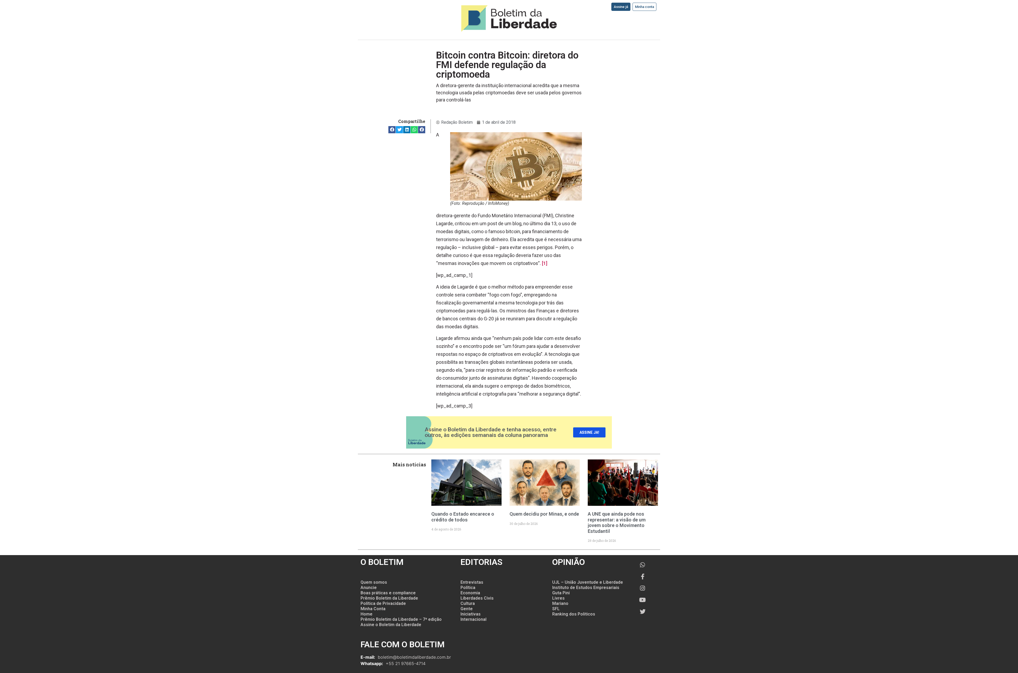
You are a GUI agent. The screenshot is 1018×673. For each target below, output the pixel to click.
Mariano (560, 603)
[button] (392, 129)
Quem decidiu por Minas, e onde (544, 514)
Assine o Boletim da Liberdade (391, 624)
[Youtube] (642, 600)
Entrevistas (471, 582)
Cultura (467, 603)
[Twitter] (642, 611)
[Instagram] (642, 588)
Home (366, 614)
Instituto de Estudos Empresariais (585, 587)
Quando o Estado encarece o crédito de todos (462, 517)
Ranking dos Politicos (573, 614)
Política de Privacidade (383, 603)
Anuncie (369, 587)
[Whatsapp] (642, 565)
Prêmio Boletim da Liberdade (389, 598)
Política (467, 587)
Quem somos (374, 582)
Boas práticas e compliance (388, 592)
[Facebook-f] (642, 576)
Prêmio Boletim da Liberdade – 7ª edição (401, 619)
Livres (558, 598)
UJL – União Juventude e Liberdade (587, 582)
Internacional (473, 619)
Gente (466, 608)
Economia (470, 592)
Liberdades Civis (477, 598)
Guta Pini (561, 592)
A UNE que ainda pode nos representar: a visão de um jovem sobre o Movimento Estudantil (617, 522)
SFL (556, 608)
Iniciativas (470, 614)
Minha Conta (373, 608)
